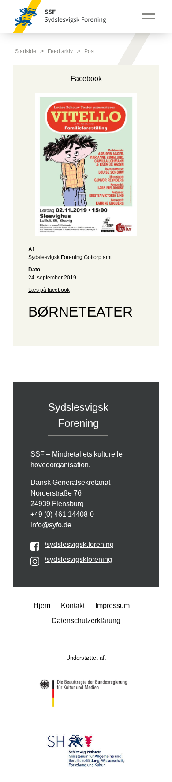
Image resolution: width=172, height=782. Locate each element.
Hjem (42, 605)
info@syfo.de (50, 525)
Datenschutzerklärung (86, 620)
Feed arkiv (60, 51)
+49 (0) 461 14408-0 (62, 514)
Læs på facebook (49, 290)
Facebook (86, 78)
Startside (25, 51)
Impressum (112, 605)
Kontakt (73, 605)
